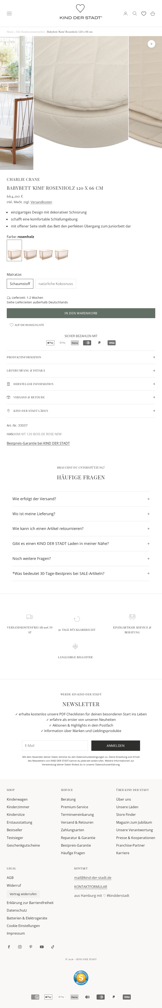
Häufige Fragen (73, 853)
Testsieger (15, 837)
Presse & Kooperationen (135, 837)
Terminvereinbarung (77, 814)
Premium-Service (74, 807)
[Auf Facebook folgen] (9, 947)
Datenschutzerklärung (107, 764)
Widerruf (14, 885)
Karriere (122, 853)
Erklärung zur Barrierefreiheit (30, 902)
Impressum (16, 933)
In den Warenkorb (81, 313)
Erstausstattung (19, 822)
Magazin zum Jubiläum (134, 822)
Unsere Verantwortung (134, 830)
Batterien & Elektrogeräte (27, 918)
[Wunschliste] (144, 13)
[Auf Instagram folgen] (20, 947)
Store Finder (126, 814)
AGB (10, 877)
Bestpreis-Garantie (76, 845)
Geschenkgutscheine (23, 845)
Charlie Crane (23, 179)
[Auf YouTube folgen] (42, 947)
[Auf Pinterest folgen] (31, 947)
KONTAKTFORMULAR (90, 886)
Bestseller (14, 830)
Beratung (68, 799)
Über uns (123, 799)
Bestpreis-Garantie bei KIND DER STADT (38, 443)
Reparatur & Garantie (78, 837)
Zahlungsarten (72, 830)
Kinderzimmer (18, 807)
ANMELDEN (115, 989)
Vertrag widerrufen (23, 894)
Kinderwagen (17, 799)
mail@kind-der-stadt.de (92, 877)
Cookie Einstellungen (23, 925)
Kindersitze (16, 814)
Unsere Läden (127, 807)
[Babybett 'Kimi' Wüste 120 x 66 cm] (62, 250)
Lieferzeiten (23, 302)
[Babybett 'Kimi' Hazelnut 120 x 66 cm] (30, 250)
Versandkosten (41, 202)
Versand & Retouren (77, 822)
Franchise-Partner (130, 845)
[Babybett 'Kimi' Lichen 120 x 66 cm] (46, 250)
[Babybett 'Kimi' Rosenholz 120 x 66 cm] (15, 250)
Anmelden (116, 745)
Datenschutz (17, 910)
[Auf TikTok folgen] (53, 947)
